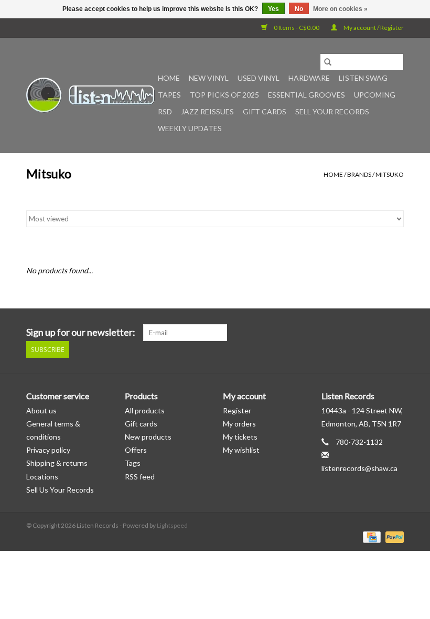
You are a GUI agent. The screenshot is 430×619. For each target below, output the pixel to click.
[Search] (328, 62)
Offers (136, 449)
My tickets (240, 436)
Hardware (309, 77)
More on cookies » (340, 9)
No (299, 9)
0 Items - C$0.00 (296, 27)
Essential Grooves (306, 94)
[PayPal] (393, 536)
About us (41, 410)
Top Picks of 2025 (224, 94)
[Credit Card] (370, 536)
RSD (165, 111)
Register (237, 410)
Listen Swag (363, 77)
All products (145, 410)
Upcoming (374, 94)
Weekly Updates (190, 128)
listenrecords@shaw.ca (359, 468)
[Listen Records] (90, 95)
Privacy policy (48, 449)
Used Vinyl (259, 77)
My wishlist (241, 449)
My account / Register (373, 27)
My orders (239, 423)
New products (148, 436)
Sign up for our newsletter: (80, 332)
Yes (273, 9)
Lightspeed (172, 525)
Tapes (169, 94)
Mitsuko (389, 174)
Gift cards (264, 111)
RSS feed (140, 476)
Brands (359, 174)
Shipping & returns (57, 462)
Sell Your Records (332, 111)
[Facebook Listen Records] (358, 332)
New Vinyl (209, 77)
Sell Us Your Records (60, 489)
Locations (42, 476)
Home (169, 77)
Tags (133, 462)
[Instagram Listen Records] (395, 332)
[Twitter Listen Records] (377, 332)
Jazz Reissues (207, 111)
